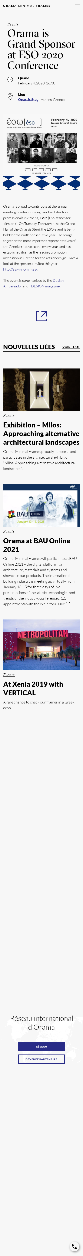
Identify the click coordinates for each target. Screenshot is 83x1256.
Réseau (41, 1046)
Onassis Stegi (29, 99)
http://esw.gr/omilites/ (20, 269)
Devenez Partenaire (41, 1059)
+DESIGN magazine (44, 286)
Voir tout (71, 347)
